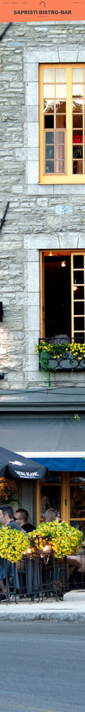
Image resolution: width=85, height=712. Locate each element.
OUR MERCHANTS (5, 3)
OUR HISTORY (24, 3)
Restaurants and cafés (43, 16)
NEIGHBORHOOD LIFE (15, 3)
